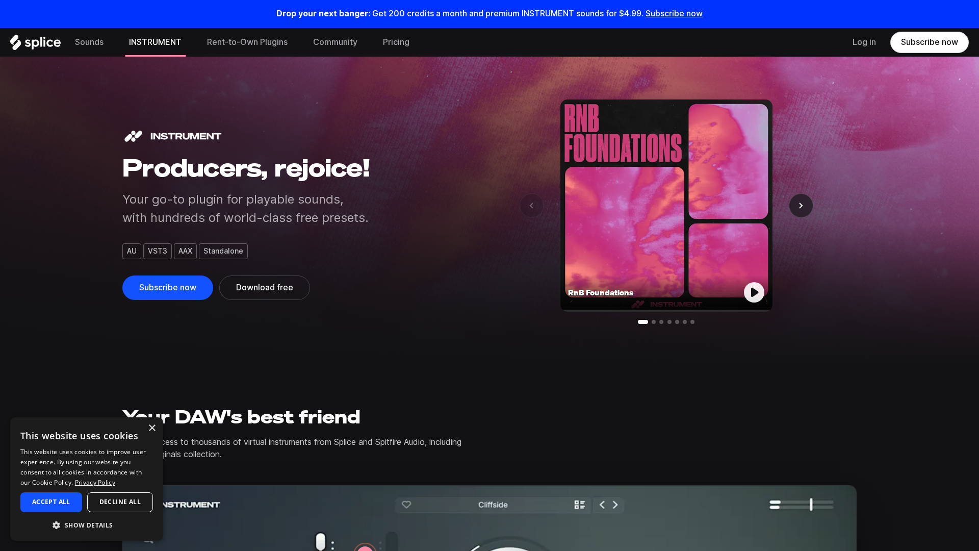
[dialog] (86, 479)
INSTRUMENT (155, 42)
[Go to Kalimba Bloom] (669, 322)
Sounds (89, 42)
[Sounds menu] (111, 42)
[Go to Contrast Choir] (685, 322)
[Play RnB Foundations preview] (754, 292)
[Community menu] (365, 42)
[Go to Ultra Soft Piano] (661, 322)
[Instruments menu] (189, 42)
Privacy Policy (95, 482)
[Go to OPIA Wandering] (677, 322)
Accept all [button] (51, 501)
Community (335, 42)
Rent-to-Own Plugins (247, 42)
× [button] (152, 428)
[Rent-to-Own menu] (295, 42)
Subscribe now (674, 13)
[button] (86, 525)
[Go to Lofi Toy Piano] (692, 322)
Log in (864, 42)
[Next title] (801, 205)
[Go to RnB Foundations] (643, 322)
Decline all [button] (120, 501)
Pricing (396, 42)
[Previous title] (532, 205)
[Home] (35, 45)
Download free (264, 287)
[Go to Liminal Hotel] (654, 322)
